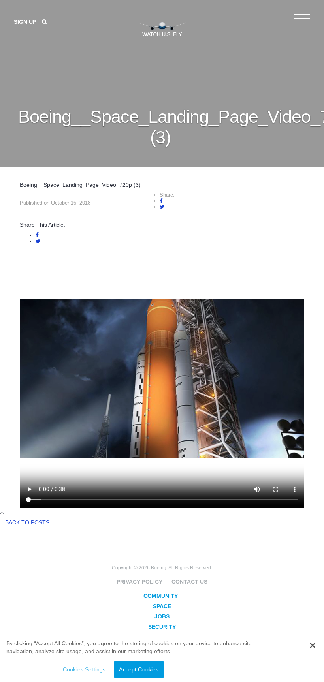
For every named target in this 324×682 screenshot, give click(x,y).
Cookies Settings (84, 669)
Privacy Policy (139, 582)
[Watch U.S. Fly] (162, 27)
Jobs (162, 616)
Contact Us (189, 582)
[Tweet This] (162, 207)
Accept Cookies (138, 669)
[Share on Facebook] (161, 201)
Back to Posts (27, 522)
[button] (312, 645)
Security (162, 627)
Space (162, 606)
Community (160, 596)
